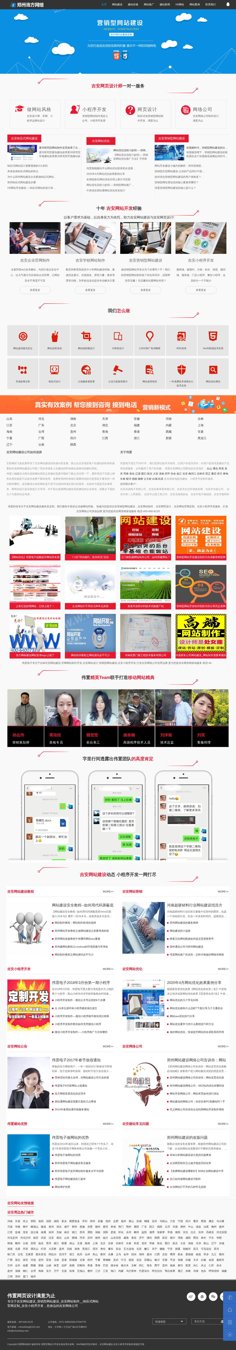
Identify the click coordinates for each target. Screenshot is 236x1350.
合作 (17, 1265)
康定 (211, 1221)
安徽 (137, 418)
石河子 (63, 1254)
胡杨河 (187, 1248)
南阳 (56, 1221)
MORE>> (108, 891)
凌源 (10, 1248)
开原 (25, 1248)
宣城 (139, 1221)
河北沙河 (25, 1237)
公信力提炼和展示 (118, 381)
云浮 (167, 1226)
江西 (105, 438)
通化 (215, 468)
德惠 (134, 478)
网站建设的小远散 (180, 930)
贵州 (73, 431)
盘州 (10, 1270)
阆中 (25, 1226)
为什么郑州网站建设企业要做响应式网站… (31, 176)
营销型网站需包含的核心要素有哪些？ (177, 182)
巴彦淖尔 (144, 1270)
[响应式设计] (54, 368)
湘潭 (152, 1232)
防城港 (73, 1259)
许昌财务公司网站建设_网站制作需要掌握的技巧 (201, 656)
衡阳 (177, 1232)
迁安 (51, 1237)
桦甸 (225, 473)
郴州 (136, 1232)
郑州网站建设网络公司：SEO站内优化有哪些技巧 (197, 1086)
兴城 (221, 1243)
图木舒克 (41, 1254)
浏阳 (105, 1232)
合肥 (115, 1221)
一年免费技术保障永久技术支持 (181, 381)
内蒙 (169, 425)
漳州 (17, 1276)
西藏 (169, 431)
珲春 (126, 473)
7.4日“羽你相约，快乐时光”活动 (90, 557)
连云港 (34, 1232)
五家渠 (29, 1254)
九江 (213, 1254)
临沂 (105, 1237)
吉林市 (201, 473)
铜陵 (146, 1221)
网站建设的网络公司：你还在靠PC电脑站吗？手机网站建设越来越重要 (197, 1102)
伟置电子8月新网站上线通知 (71, 1085)
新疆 (169, 438)
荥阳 (33, 1221)
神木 (203, 1237)
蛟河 (128, 478)
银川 (157, 1259)
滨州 (90, 1237)
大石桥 (52, 1248)
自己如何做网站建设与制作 (185, 1178)
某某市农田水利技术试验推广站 (146, 606)
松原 (160, 478)
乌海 (195, 1270)
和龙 (221, 468)
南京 (66, 1232)
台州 (87, 1254)
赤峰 (188, 1270)
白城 (154, 478)
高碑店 (210, 1232)
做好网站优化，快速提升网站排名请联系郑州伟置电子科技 (197, 1033)
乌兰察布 (131, 1270)
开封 (84, 1221)
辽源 (137, 473)
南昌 (198, 1254)
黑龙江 (202, 438)
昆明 (33, 1243)
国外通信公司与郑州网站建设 (186, 946)
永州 (128, 1232)
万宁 (56, 1270)
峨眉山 (34, 1226)
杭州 (79, 1254)
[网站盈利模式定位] (22, 335)
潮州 (182, 1226)
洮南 (161, 473)
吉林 (201, 418)
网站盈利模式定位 (22, 348)
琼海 (71, 1270)
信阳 (48, 1221)
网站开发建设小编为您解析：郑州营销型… (179, 165)
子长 (211, 1237)
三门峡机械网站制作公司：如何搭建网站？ (145, 557)
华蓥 (17, 1226)
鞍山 (206, 1243)
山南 (48, 1265)
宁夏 (9, 438)
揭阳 (159, 1226)
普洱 (48, 1243)
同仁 (141, 1265)
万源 (10, 1226)
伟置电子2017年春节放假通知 (76, 1060)
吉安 (185, 473)
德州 (97, 1237)
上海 (201, 425)
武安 (43, 1237)
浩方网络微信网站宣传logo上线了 (35, 655)
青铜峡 (107, 1259)
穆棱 (162, 1248)
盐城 (17, 1232)
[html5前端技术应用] (213, 335)
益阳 (144, 1232)
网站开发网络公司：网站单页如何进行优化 (194, 1093)
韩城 (10, 1243)
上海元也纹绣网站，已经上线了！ (35, 606)
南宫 (35, 1237)
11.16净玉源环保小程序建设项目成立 (76, 1008)
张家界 (161, 1232)
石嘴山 (148, 1259)
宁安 (170, 1248)
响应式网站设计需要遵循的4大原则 (27, 165)
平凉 (172, 1259)
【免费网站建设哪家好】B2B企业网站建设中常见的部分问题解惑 (197, 1172)
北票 (17, 1248)
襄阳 (136, 1226)
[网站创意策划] (54, 335)
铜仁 (25, 1270)
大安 (155, 473)
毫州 (123, 1221)
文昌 (64, 1270)
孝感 (113, 1226)
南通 (43, 1232)
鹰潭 (172, 1254)
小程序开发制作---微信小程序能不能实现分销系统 (82, 1017)
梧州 (90, 1259)
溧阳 (90, 1232)
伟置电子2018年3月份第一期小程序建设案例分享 (81, 983)
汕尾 (206, 1226)
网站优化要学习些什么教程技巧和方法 (192, 1024)
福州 (33, 1276)
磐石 (213, 473)
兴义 (203, 1265)
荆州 (74, 1226)
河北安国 (221, 1232)
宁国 (180, 1221)
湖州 (141, 1254)
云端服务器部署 (86, 381)
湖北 (105, 425)
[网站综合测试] (213, 368)
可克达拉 (206, 1248)
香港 (137, 431)
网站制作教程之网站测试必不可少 (90, 655)
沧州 (201, 1232)
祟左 (17, 1259)
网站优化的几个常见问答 (184, 1000)
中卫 (123, 1259)
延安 (164, 1237)
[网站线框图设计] (86, 335)
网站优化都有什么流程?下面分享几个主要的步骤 (196, 1009)
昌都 (71, 1265)
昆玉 (195, 1248)
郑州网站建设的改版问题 (187, 1137)
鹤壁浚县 (74, 1221)
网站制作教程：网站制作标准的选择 (75, 922)
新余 (180, 1254)
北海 (82, 1259)
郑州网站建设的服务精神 (184, 922)
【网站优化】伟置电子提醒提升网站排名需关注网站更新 (35, 558)
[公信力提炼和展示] (118, 368)
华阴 (219, 1237)
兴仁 (195, 1265)
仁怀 (211, 1265)
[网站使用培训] (149, 368)
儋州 (90, 1270)
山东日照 (116, 1237)
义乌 (118, 1254)
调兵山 (34, 1248)
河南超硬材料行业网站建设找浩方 (194, 905)
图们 (143, 473)
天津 (105, 418)
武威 (188, 1259)
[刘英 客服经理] (210, 723)
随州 (97, 1226)
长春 (122, 478)
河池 (33, 1259)
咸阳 (188, 1237)
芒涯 (105, 1265)
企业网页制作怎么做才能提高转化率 (190, 1163)
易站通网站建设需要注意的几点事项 (75, 1101)
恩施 (82, 1226)
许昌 (17, 1221)
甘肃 (201, 431)
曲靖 (87, 1243)
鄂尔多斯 (170, 1270)
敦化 (132, 473)
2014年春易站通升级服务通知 (72, 1109)
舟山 (95, 1254)
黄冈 (105, 1226)
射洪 (51, 1226)
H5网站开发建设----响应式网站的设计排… (31, 187)
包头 (203, 1270)
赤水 (219, 1265)
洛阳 (41, 1221)
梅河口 (192, 473)
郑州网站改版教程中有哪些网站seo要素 (77, 938)
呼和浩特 (214, 1270)
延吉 (149, 473)
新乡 (64, 1221)
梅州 (213, 1226)
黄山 (131, 1221)
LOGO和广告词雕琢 (149, 348)
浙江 (137, 438)
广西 (41, 438)
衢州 (102, 1254)
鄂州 (128, 1226)
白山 (209, 468)
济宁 (141, 1237)
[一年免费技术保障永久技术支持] (181, 368)
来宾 (25, 1259)
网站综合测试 (213, 381)
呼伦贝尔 (157, 1270)
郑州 (92, 1221)
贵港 (64, 1259)
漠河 (95, 1248)
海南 (9, 431)
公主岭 (148, 478)
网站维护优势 (62, 1186)
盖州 (61, 1248)
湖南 (73, 418)
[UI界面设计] (118, 335)
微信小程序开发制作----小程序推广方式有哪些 (81, 1032)
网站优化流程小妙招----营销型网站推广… (110, 184)
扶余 (173, 473)
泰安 (133, 1237)
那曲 (41, 1265)
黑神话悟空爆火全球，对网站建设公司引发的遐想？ (82, 1078)
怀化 (121, 1232)
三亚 (105, 1270)
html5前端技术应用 (213, 348)
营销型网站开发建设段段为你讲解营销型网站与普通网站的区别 (200, 558)
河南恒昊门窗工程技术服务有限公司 (145, 655)
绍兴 (133, 1254)
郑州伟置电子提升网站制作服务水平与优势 (79, 1171)
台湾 (41, 431)
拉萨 (64, 1265)
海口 (113, 1270)
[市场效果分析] (22, 368)
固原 (131, 1259)
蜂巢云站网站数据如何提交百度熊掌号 (192, 938)
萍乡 (206, 1254)
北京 (73, 425)
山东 (9, 418)
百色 (48, 1259)
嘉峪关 (220, 1259)
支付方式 (199, 1321)
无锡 (59, 1232)
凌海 (77, 1248)
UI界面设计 (118, 348)
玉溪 (79, 1243)
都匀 (180, 1265)
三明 (10, 1276)
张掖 (180, 1259)
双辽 (208, 473)
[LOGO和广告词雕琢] (149, 335)
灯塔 (43, 1248)
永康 (110, 1254)
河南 (169, 418)
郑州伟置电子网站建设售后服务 (73, 1163)
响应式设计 (55, 381)
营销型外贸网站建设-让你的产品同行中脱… (180, 171)
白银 (203, 1259)
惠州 (221, 1226)
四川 (73, 438)
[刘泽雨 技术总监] (173, 723)
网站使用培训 (150, 381)
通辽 (180, 1270)
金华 (126, 1254)
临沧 (41, 1243)
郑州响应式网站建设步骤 (21, 182)
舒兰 (219, 473)
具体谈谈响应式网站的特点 (22, 171)
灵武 (115, 1259)
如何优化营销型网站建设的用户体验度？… (179, 176)
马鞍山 (163, 1221)
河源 (175, 1226)
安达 (118, 1248)
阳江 (152, 1226)
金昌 (211, 1259)
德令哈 (114, 1265)
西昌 (203, 1221)
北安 (139, 1248)
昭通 (64, 1243)
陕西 (73, 444)
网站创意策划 (54, 348)
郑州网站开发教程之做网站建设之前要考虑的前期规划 (82, 931)
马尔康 (220, 1221)
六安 (172, 1221)
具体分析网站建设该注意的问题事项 (190, 1154)
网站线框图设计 (86, 348)
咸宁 (66, 1226)
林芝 (56, 1265)
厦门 (25, 1276)
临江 (179, 473)
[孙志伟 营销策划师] (25, 723)
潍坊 (149, 1237)
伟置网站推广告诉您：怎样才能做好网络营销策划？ (197, 955)
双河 (216, 1248)
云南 (41, 444)
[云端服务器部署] (86, 368)
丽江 (56, 1243)
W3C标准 (181, 348)
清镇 (17, 1270)
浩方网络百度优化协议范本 (70, 1093)
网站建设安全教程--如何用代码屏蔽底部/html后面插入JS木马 (83, 905)
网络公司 (135, 1046)
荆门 (121, 1226)
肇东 (110, 1248)
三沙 (97, 1270)
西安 (195, 1237)
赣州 (221, 1254)
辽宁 (9, 444)
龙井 (144, 1243)
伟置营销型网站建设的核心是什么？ (175, 187)
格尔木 (125, 1265)
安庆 (154, 1221)
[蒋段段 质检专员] (62, 723)
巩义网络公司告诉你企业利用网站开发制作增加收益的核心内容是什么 (197, 1110)
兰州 (10, 1265)
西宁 (157, 1265)
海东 (149, 1265)
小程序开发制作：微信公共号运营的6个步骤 (80, 1000)
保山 (71, 1243)
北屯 (20, 1254)
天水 (195, 1259)
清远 (198, 1226)
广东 (41, 425)
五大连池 (129, 1248)
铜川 (172, 1237)
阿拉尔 (52, 1254)
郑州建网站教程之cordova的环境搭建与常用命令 (81, 947)
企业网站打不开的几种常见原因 (90, 606)
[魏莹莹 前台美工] (99, 723)
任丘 (193, 1232)
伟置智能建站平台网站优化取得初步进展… (111, 168)
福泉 (172, 1265)
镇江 (74, 1232)
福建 (137, 425)
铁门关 (11, 1254)
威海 (126, 1237)
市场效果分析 (23, 381)
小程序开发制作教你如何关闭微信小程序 (78, 1024)
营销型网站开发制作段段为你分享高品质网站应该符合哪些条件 (200, 607)
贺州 (41, 1259)
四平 (167, 473)
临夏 (25, 1265)
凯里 (188, 1265)
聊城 (74, 1237)
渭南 (180, 1237)
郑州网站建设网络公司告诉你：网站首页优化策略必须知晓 (196, 1060)
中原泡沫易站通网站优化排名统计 (105, 190)
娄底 (113, 1232)
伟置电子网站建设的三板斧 (70, 1178)
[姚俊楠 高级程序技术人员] (136, 723)
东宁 (154, 1248)
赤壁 (90, 1226)
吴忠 (139, 1259)
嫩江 (146, 1248)
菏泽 (82, 1237)
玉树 (133, 1265)
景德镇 (189, 1254)
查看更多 (35, 290)
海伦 (102, 1248)
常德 (170, 1232)
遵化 (59, 1237)
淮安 (25, 1232)
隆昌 (43, 1226)
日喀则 (81, 1265)
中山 (190, 1226)
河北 (41, 418)
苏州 (82, 1232)
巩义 (25, 1221)
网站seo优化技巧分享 (182, 1016)
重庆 (195, 1221)
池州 (108, 1221)
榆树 (140, 478)
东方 (48, 1270)
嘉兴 (149, 1254)
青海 (105, 431)
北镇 (69, 1248)
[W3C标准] (181, 335)
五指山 (81, 1270)
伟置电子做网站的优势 (70, 1137)
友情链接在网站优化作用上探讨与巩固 (108, 179)
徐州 (51, 1232)
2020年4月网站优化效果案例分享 (105, 173)
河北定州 (12, 1237)
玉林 (56, 1259)
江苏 (9, 425)
